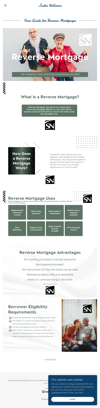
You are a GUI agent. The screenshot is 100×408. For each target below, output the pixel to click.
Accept (72, 399)
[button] (10, 5)
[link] (50, 6)
